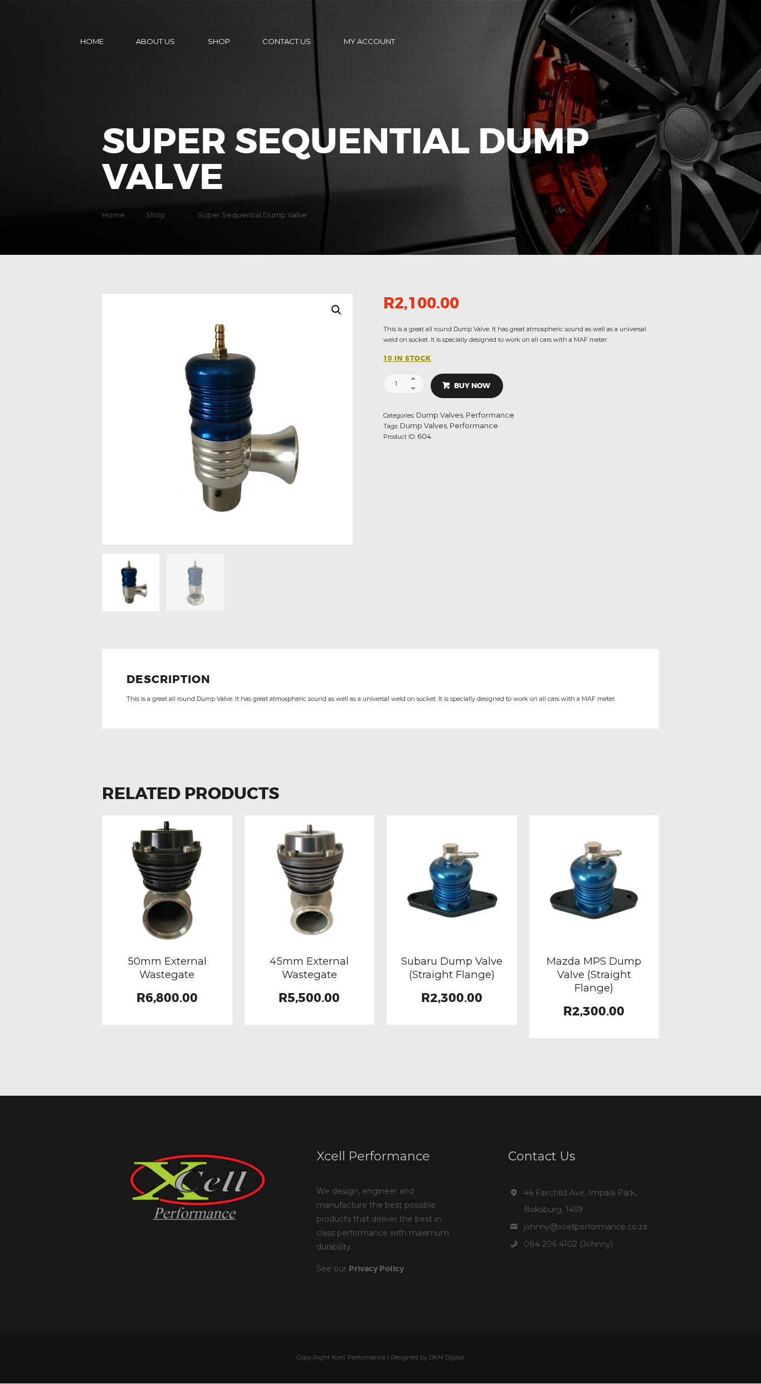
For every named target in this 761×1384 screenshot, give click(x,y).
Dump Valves (439, 415)
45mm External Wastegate (309, 968)
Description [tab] (168, 680)
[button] (336, 310)
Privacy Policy (376, 1269)
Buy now (472, 385)
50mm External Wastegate (167, 968)
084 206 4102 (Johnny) (568, 1244)
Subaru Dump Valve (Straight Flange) (452, 968)
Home (113, 214)
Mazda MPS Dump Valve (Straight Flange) (594, 974)
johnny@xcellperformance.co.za (585, 1227)
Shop (155, 214)
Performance (490, 415)
